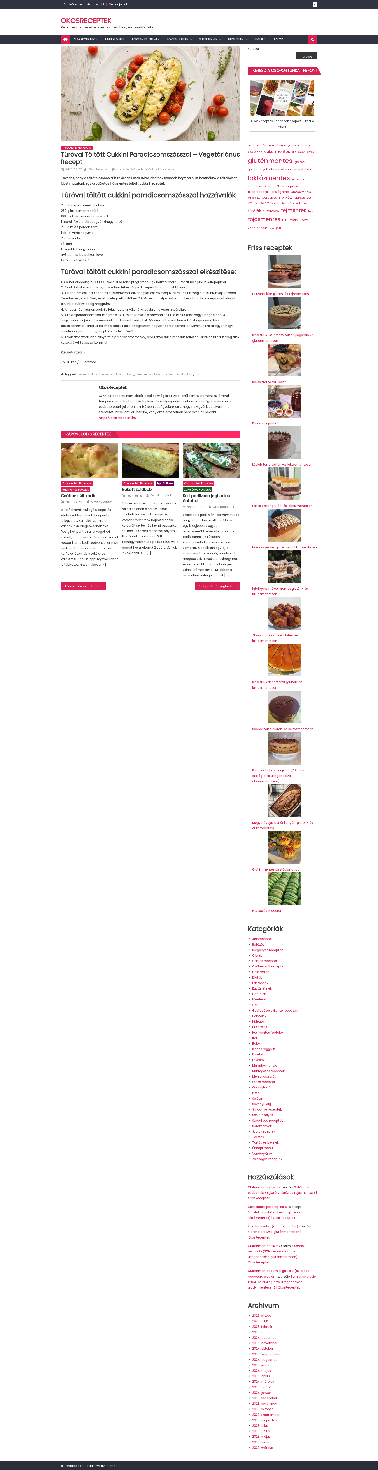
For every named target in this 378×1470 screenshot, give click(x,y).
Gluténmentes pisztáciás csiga (275, 869)
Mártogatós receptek (268, 1071)
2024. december (265, 1337)
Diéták (257, 977)
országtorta (280, 192)
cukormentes (277, 151)
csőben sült (85, 374)
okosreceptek (259, 192)
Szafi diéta (287, 203)
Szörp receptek (263, 1131)
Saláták (257, 1098)
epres (310, 152)
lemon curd (298, 179)
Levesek (259, 39)
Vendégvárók (262, 1153)
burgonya (284, 145)
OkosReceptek (86, 21)
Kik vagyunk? (95, 4)
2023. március (262, 1448)
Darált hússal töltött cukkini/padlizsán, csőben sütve (86, 586)
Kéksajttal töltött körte (269, 382)
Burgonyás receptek (267, 950)
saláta (265, 203)
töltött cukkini (184, 374)
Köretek (258, 1054)
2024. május (261, 1370)
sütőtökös (271, 211)
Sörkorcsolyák (262, 1115)
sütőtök (254, 210)
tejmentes (293, 210)
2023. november (264, 1403)
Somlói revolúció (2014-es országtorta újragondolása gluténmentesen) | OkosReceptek (282, 1282)
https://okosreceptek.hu (117, 418)
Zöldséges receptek (197, 489)
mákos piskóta (290, 186)
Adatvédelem (73, 4)
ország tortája (301, 192)
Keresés (254, 49)
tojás (311, 211)
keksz (309, 169)
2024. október (262, 1348)
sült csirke (302, 203)
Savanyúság (261, 1104)
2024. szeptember (266, 1354)
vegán (276, 228)
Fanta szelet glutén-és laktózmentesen (282, 506)
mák (277, 186)
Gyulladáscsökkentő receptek (275, 1010)
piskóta (287, 197)
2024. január (261, 1393)
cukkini (127, 374)
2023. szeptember (266, 1415)
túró (197, 374)
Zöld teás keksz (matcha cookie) (273, 1226)
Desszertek (260, 972)
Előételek (259, 994)
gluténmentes (143, 374)
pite (250, 203)
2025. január (261, 1332)
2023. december (264, 1398)
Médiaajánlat (118, 4)
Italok (278, 39)
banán (271, 145)
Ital (254, 1038)
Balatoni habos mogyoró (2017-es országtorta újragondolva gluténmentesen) (278, 775)
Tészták (258, 1137)
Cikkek (257, 955)
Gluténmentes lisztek (264, 1187)
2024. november (264, 1343)
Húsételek (235, 39)
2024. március (263, 1381)
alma (251, 145)
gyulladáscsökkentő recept (281, 169)
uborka (304, 220)
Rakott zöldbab (137, 489)
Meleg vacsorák (264, 1076)
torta (285, 220)
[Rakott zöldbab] (150, 460)
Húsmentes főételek (75, 489)
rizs (256, 203)
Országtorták (262, 1087)
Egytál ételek (178, 39)
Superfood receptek (267, 1120)
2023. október (262, 1409)
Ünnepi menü (114, 39)
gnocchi (299, 162)
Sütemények (208, 39)
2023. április (261, 1442)
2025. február (262, 1327)
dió (294, 152)
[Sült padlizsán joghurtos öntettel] (211, 460)
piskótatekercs (303, 197)
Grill (255, 1005)
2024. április (261, 1376)
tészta (294, 220)
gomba (253, 169)
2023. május (261, 1436)
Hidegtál (258, 1021)
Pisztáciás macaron (267, 911)
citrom (297, 145)
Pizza (256, 1093)
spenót (275, 203)
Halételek (259, 1016)
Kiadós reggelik (263, 1049)
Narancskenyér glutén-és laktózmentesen (284, 547)
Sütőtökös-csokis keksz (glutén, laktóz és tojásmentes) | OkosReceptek (282, 1192)
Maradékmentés (264, 1065)
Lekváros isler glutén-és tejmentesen (280, 294)
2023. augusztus (264, 1420)
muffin (267, 186)
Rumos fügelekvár (266, 423)
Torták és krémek (145, 39)
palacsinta (254, 197)
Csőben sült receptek (76, 148)
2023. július (260, 1425)
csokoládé (255, 152)
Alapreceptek (84, 39)
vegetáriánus (257, 228)
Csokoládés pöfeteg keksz (268, 1207)
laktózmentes (164, 374)
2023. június (261, 1431)
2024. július (260, 1365)
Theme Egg (113, 1466)
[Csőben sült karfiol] (89, 460)
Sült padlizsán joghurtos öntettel (206, 498)
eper (301, 152)
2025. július (260, 1321)
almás (261, 145)
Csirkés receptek (265, 961)
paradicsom (271, 197)
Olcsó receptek (264, 1082)
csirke (307, 145)
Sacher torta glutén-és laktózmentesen (282, 729)
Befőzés (258, 944)
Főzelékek (259, 999)
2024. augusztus (264, 1360)
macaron (254, 186)
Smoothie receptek (267, 1109)
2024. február (262, 1387)
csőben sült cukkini (107, 374)
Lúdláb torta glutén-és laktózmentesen (282, 464)
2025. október (262, 1315)
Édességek (260, 983)
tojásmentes (264, 219)
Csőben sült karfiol (79, 495)
